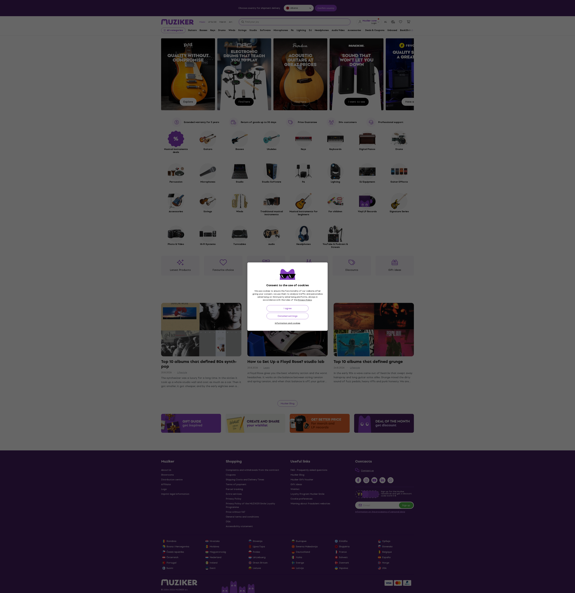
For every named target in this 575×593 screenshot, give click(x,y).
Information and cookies (287, 323)
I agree (288, 308)
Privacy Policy (305, 300)
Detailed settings (288, 316)
